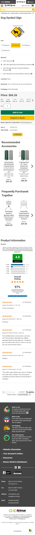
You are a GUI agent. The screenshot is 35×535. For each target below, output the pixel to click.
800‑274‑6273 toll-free (15, 481)
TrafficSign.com (5, 13)
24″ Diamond (16, 45)
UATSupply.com (12, 518)
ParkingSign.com (9, 517)
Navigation (2, 6)
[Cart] (33, 6)
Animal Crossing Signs (26, 13)
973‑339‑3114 (27, 122)
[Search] (33, 9)
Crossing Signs (14, 13)
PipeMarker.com (16, 517)
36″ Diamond (5, 50)
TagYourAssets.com (25, 517)
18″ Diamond (5, 45)
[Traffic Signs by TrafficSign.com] (9, 6)
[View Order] (17, 7)
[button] (30, 530)
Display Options (12, 394)
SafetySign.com (16, 516)
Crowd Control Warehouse (26, 516)
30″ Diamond (26, 45)
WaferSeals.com (22, 518)
